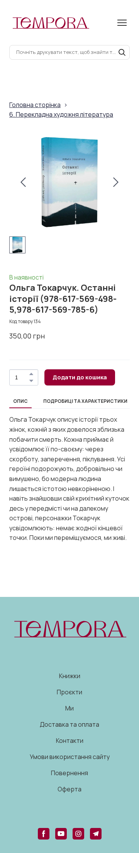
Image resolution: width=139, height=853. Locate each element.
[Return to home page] (50, 23)
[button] (122, 52)
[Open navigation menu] (122, 22)
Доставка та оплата (69, 724)
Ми (69, 708)
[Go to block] (69, 628)
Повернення (69, 773)
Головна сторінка (35, 105)
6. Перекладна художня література (61, 114)
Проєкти (69, 692)
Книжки (69, 676)
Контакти (69, 740)
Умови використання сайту (70, 756)
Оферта (69, 789)
